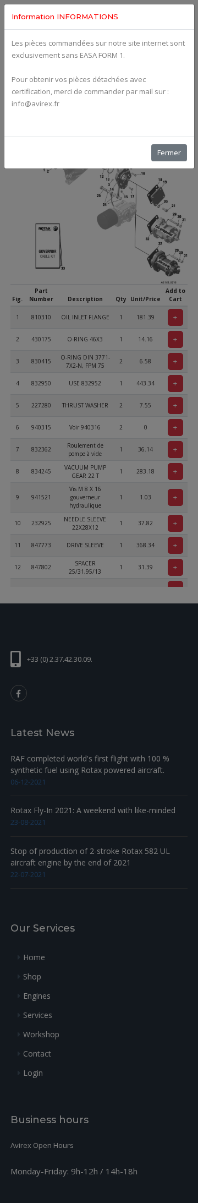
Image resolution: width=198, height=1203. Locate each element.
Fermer (169, 152)
